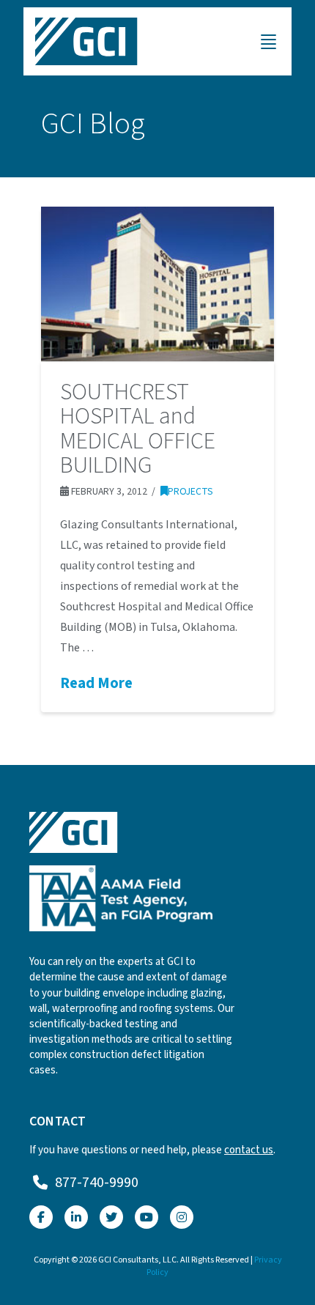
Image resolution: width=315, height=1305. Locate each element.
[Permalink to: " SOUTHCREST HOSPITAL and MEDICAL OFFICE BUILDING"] (157, 284)
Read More (96, 683)
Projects (190, 491)
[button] (268, 41)
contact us (248, 1150)
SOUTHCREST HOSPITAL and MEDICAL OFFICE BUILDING (137, 429)
